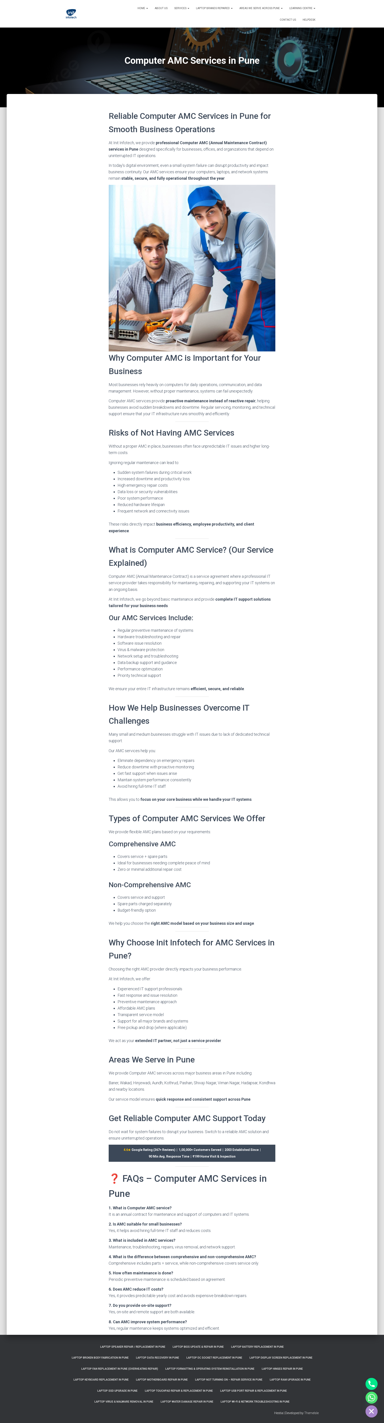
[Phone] (372, 1384)
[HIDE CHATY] (372, 1411)
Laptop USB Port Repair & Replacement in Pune (253, 1390)
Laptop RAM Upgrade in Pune (290, 1379)
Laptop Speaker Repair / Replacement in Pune (132, 1346)
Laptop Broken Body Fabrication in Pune (100, 1357)
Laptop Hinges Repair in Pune (282, 1368)
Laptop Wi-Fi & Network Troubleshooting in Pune (255, 1401)
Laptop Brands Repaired (213, 8)
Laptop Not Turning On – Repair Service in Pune (228, 1379)
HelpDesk (309, 19)
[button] (147, 8)
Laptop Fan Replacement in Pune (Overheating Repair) (119, 1368)
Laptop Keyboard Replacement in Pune (101, 1379)
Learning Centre (301, 8)
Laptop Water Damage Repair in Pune (187, 1401)
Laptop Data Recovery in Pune (157, 1357)
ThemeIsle (311, 1413)
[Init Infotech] (71, 13)
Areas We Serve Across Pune (259, 8)
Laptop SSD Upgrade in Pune (117, 1390)
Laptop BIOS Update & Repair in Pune (198, 1346)
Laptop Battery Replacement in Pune (257, 1346)
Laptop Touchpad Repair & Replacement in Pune (179, 1390)
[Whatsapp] (372, 1398)
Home (142, 8)
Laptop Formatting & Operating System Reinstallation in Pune (209, 1368)
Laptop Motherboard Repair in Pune (162, 1379)
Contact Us (288, 19)
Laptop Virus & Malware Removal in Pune (123, 1401)
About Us (161, 8)
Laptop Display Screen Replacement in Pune (281, 1357)
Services (180, 8)
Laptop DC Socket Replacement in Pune (214, 1357)
